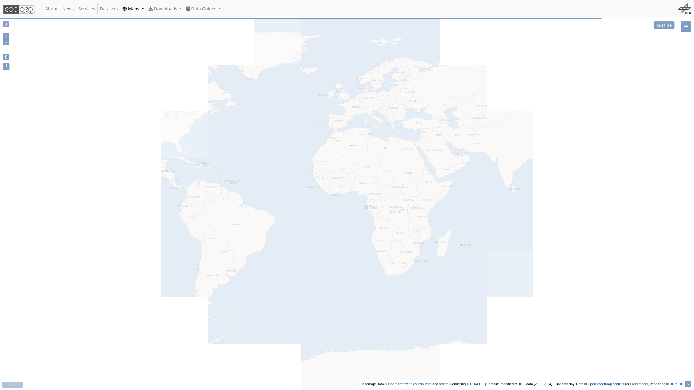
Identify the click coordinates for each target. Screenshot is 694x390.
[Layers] (686, 26)
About (51, 9)
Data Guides (203, 9)
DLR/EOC (477, 384)
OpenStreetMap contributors (410, 384)
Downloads (165, 9)
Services (86, 9)
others (444, 384)
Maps (133, 9)
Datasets (109, 9)
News (68, 9)
